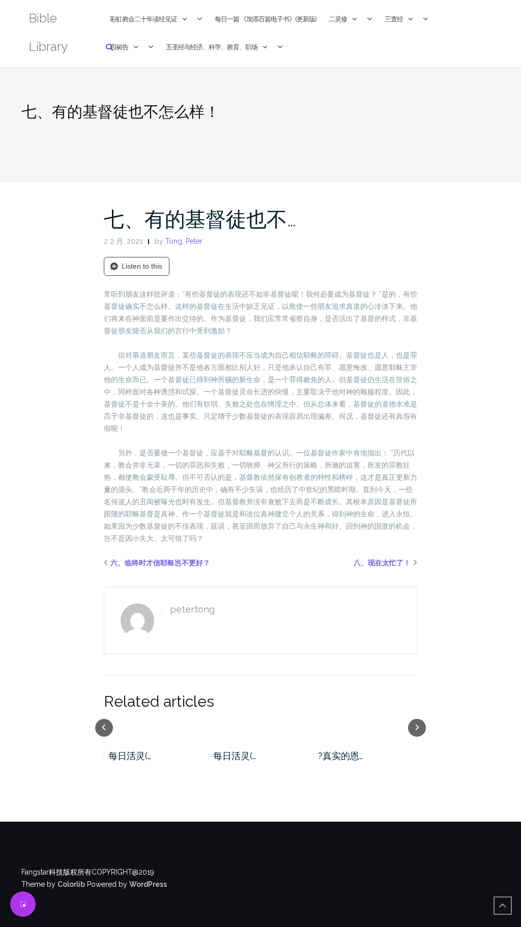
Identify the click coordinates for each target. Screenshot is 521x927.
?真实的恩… (238, 755)
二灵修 (338, 19)
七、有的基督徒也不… (200, 219)
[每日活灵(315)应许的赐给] (158, 727)
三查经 (394, 19)
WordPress (148, 884)
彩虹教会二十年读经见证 (143, 19)
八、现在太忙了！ (382, 563)
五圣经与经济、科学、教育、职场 (211, 47)
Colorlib (71, 884)
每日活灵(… (132, 755)
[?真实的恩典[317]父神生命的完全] (263, 727)
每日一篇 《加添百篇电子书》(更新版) (265, 19)
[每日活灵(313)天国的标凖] (368, 727)
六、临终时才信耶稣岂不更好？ (160, 563)
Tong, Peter (183, 241)
